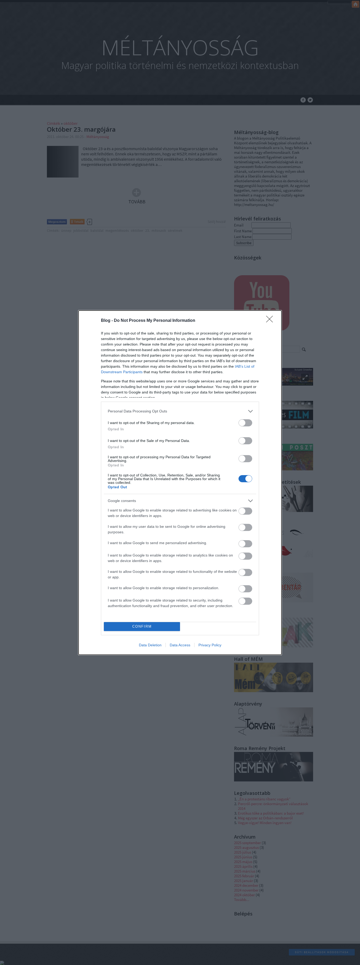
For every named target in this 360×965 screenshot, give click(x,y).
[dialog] (180, 483)
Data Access (180, 645)
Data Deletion (150, 645)
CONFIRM (142, 626)
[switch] (245, 422)
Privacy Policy (209, 645)
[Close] (271, 321)
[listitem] (180, 411)
